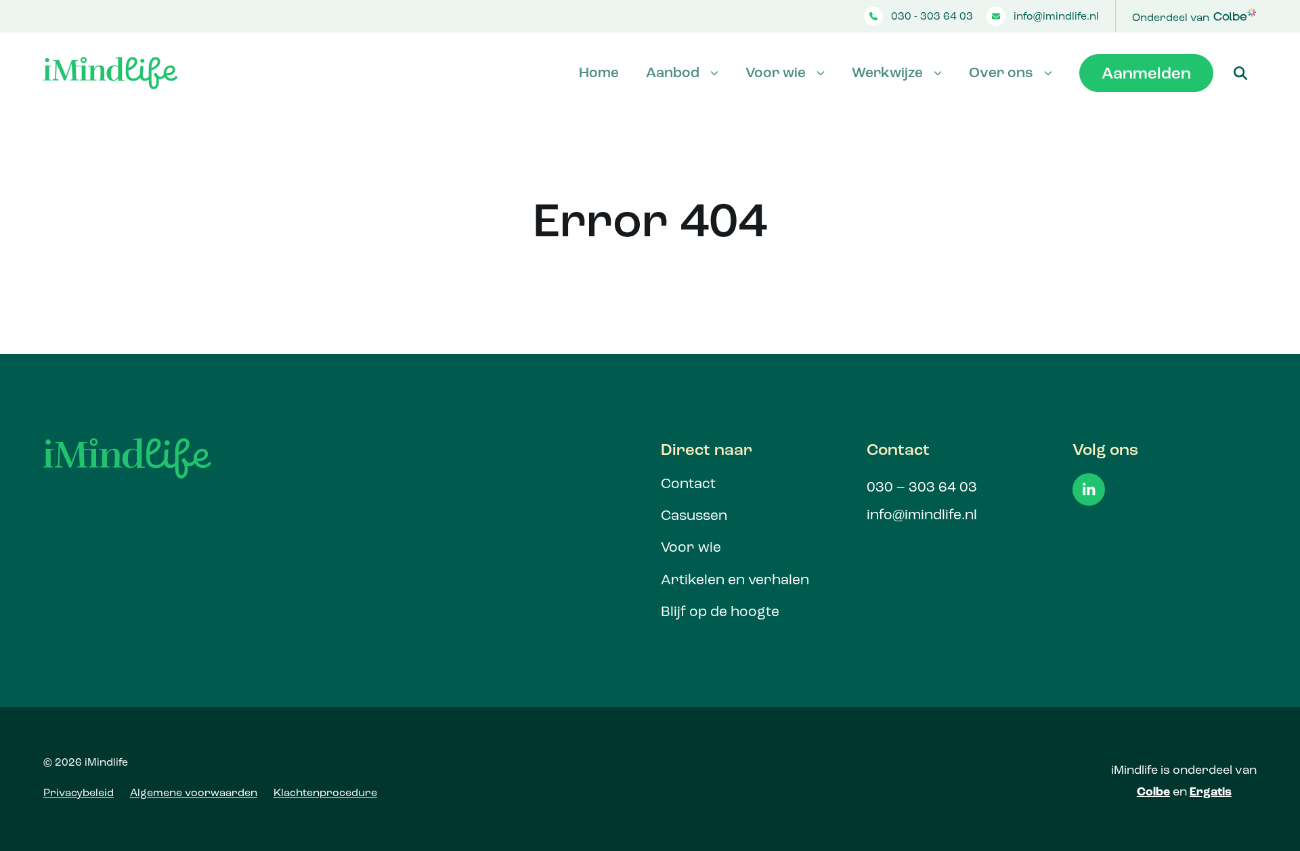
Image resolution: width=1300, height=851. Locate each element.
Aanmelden (1146, 73)
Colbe (1153, 792)
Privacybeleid (78, 792)
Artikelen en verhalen (735, 579)
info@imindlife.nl (1056, 15)
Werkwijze (887, 72)
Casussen (694, 515)
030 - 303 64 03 (932, 15)
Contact (688, 483)
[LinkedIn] (1088, 489)
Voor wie (775, 72)
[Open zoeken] (1240, 73)
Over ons (1001, 72)
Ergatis (1211, 792)
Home (599, 72)
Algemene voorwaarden (193, 792)
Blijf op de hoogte (720, 611)
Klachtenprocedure (325, 792)
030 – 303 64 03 (922, 487)
